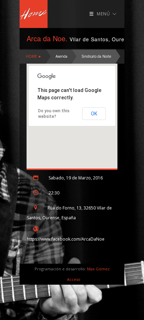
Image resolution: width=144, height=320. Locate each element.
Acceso (73, 279)
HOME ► (34, 56)
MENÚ (103, 14)
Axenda (61, 56)
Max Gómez (98, 268)
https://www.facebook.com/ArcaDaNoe (66, 239)
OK (94, 113)
